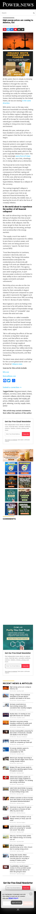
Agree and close (16, 902)
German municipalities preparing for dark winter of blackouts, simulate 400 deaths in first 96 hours (21, 732)
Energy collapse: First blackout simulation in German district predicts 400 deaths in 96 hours (20, 696)
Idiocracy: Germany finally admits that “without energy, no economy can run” (20, 837)
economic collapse (9, 396)
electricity (20, 396)
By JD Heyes (20, 763)
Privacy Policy (13, 898)
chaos (29, 391)
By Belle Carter (21, 717)
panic (17, 401)
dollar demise (27, 394)
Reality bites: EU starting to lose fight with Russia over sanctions (20, 714)
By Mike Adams (20, 803)
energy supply (13, 399)
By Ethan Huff (20, 691)
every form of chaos (23, 156)
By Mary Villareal (21, 710)
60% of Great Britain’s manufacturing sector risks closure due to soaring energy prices (21, 847)
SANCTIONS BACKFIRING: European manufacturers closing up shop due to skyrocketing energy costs (21, 790)
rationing (10, 403)
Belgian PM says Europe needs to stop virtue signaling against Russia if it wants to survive (21, 769)
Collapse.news (17, 364)
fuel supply (23, 399)
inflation (11, 401)
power (22, 401)
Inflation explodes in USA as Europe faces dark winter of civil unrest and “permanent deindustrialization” (21, 799)
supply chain (25, 403)
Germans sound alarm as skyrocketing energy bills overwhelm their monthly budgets (21, 706)
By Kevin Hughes (21, 700)
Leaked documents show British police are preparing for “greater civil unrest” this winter (20, 828)
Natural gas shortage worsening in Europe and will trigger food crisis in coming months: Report (21, 759)
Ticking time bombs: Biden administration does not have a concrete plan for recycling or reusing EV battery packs (19, 857)
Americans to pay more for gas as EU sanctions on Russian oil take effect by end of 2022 (20, 809)
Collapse (6, 394)
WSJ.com (6, 372)
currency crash (15, 394)
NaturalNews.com (9, 376)
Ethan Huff (15, 26)
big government (20, 391)
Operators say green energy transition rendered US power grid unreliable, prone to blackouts (21, 723)
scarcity (17, 403)
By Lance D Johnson (22, 736)
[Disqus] (18, 547)
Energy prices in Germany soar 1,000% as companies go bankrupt (21, 741)
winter (5, 406)
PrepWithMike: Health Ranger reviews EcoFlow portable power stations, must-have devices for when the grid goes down (20, 869)
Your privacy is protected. (11, 439)
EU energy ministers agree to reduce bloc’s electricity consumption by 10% (19, 750)
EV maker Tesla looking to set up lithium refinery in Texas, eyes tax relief (20, 818)
